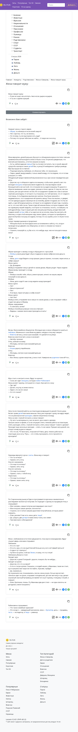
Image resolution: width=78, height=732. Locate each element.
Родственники (19, 40)
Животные (18, 18)
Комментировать (39, 112)
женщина (18, 185)
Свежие (38, 3)
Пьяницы (17, 34)
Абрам (12, 131)
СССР (16, 45)
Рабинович (45, 381)
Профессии (18, 31)
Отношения (18, 26)
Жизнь (16, 69)
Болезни (17, 15)
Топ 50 (31, 3)
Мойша (13, 254)
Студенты (17, 48)
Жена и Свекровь (46, 657)
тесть (10, 612)
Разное (16, 37)
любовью (11, 332)
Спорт (16, 43)
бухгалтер (49, 610)
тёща (27, 612)
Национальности (21, 23)
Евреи (42, 663)
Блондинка (44, 681)
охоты (31, 455)
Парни (16, 59)
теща (39, 515)
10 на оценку (26, 7)
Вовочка (13, 335)
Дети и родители (46, 660)
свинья (29, 164)
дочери (25, 518)
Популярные (22, 3)
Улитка (8, 699)
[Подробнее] (53, 143)
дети (16, 258)
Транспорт (18, 51)
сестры (21, 212)
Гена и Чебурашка (12, 690)
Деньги (17, 73)
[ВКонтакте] (63, 103)
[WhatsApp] (68, 103)
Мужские (17, 20)
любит (38, 381)
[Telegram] (66, 103)
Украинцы (9, 714)
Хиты (14, 3)
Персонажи (18, 29)
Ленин (32, 553)
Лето (16, 66)
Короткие (16, 7)
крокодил (28, 416)
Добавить (72, 5)
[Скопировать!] (68, 89)
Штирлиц (43, 678)
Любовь (17, 63)
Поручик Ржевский (13, 708)
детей (31, 166)
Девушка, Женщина (47, 675)
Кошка (12, 348)
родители (55, 357)
